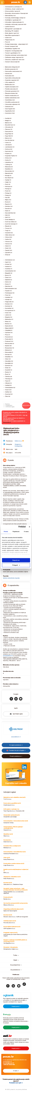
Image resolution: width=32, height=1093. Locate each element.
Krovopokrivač (9, 310)
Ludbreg (7, 164)
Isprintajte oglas (17, 714)
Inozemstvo (8, 113)
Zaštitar (7, 392)
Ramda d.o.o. (7, 898)
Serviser (7, 354)
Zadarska (7, 106)
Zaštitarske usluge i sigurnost (13, 57)
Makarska (8, 166)
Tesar (6, 381)
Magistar (7, 317)
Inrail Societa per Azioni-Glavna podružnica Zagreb (15, 934)
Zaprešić (7, 252)
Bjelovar (7, 122)
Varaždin (7, 232)
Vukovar (7, 243)
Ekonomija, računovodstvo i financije (15, 13)
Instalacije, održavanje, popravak (14, 24)
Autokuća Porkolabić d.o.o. (14, 852)
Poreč (6, 191)
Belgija (7, 120)
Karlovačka (8, 75)
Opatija (7, 180)
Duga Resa (8, 133)
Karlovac (7, 149)
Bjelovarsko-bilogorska (11, 67)
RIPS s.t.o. (15, 871)
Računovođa (8, 343)
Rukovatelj (8, 352)
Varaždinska (8, 100)
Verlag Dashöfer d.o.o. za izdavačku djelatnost (15, 891)
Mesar (7, 321)
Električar (7, 286)
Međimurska (8, 84)
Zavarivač (8, 394)
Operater (7, 332)
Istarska (7, 73)
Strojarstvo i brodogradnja (12, 50)
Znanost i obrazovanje (11, 61)
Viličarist (7, 383)
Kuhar (6, 312)
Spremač (7, 365)
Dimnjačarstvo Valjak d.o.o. (10, 948)
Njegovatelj (8, 328)
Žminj (6, 254)
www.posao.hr (7, 422)
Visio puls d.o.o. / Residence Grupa (13, 883)
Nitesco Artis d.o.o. (15, 904)
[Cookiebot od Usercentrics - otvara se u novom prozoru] (19, 527)
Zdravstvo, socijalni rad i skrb (13, 59)
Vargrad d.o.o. (13, 828)
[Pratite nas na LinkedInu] (13, 986)
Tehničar (7, 376)
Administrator (9, 260)
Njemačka (8, 173)
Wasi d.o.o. (8, 835)
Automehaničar (9, 271)
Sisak (6, 210)
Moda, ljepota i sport (11, 33)
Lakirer (7, 315)
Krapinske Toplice (10, 155)
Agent (7, 262)
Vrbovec (7, 241)
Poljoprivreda (8, 39)
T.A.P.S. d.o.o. (14, 798)
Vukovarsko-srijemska (11, 104)
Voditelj (7, 385)
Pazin (6, 184)
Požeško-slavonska (10, 89)
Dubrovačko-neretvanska (12, 71)
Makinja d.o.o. (12, 846)
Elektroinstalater (9, 288)
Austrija (7, 118)
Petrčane (7, 186)
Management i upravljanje (12, 28)
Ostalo (7, 37)
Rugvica (7, 204)
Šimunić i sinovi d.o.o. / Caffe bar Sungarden (15, 915)
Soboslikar (8, 361)
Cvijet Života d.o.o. (13, 864)
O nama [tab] (26, 531)
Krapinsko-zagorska (10, 80)
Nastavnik (8, 326)
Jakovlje (7, 144)
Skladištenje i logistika (11, 48)
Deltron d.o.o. (18, 441)
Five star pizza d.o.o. (9, 921)
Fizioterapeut (8, 293)
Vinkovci (7, 237)
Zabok (7, 246)
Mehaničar (8, 319)
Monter (7, 323)
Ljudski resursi (9, 26)
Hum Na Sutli (8, 140)
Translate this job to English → (17, 750)
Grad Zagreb (8, 108)
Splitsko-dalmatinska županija (11, 578)
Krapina (7, 153)
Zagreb (7, 250)
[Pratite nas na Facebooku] (8, 986)
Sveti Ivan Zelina (9, 221)
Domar (7, 284)
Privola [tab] (6, 531)
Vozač (7, 389)
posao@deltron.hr (8, 655)
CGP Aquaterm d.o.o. (11, 927)
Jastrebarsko (8, 147)
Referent (7, 350)
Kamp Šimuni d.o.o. (8, 858)
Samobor (7, 206)
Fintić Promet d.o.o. (12, 877)
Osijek (7, 182)
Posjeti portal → (16, 1006)
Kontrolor (7, 306)
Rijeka (6, 199)
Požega (7, 193)
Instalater (7, 297)
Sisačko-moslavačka (11, 95)
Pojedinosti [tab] (16, 531)
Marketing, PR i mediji (11, 31)
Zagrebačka (8, 111)
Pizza (6, 334)
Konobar (7, 304)
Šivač (6, 374)
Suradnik (7, 370)
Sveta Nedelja (9, 219)
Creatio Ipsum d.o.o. (12, 804)
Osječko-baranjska (10, 86)
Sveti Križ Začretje (10, 224)
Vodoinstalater (9, 387)
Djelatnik (7, 279)
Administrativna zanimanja (12, 6)
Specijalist (8, 363)
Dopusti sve (15, 560)
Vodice (7, 239)
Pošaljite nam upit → (16, 1083)
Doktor (7, 282)
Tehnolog (7, 378)
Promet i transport (10, 46)
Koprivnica (8, 151)
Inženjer (7, 299)
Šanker (7, 372)
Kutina (7, 160)
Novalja (7, 175)
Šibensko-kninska (10, 93)
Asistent (7, 266)
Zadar (6, 248)
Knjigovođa (8, 301)
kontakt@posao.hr (8, 1063)
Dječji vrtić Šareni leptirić (13, 910)
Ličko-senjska (9, 82)
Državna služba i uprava (12, 11)
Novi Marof (8, 177)
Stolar (6, 367)
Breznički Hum (9, 125)
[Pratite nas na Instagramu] (19, 986)
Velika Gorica (8, 235)
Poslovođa (8, 339)
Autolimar (7, 268)
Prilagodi (15, 565)
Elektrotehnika (9, 15)
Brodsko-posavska (10, 69)
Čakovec (7, 129)
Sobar (6, 359)
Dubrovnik (8, 131)
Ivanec (7, 142)
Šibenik (7, 226)
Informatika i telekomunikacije (13, 22)
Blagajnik (7, 273)
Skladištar (8, 356)
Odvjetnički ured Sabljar (11, 816)
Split (6, 217)
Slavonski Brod (9, 213)
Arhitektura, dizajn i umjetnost (13, 9)
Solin (6, 215)
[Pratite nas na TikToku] (24, 985)
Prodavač (7, 341)
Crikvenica (8, 127)
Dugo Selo (8, 136)
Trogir (6, 230)
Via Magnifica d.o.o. (15, 941)
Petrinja (7, 188)
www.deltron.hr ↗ (16, 736)
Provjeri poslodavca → (16, 756)
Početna (7, 404)
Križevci (7, 158)
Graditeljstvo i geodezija (11, 20)
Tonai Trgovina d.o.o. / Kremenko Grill (13, 810)
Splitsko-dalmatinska (11, 97)
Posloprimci (9, 405)
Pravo (6, 42)
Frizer (6, 295)
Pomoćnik (7, 337)
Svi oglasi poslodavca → (16, 745)
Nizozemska (8, 171)
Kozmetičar (8, 308)
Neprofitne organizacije (11, 35)
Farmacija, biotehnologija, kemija (14, 17)
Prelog (7, 195)
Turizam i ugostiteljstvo (11, 53)
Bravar (7, 275)
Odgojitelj (7, 330)
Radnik (7, 345)
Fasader (7, 290)
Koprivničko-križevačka (11, 78)
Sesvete (7, 208)
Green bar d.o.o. (7, 840)
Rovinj (6, 202)
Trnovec (7, 228)
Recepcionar (8, 348)
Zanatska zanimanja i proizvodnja (14, 55)
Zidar (6, 396)
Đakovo (7, 138)
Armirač (7, 264)
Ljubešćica (8, 162)
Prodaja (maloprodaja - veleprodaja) (15, 44)
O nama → (16, 1070)
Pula (6, 197)
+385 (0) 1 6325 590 (9, 1064)
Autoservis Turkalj (15, 821)
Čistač (7, 277)
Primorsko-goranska (10, 91)
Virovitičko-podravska (11, 102)
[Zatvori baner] (29, 526)
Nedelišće (7, 169)
